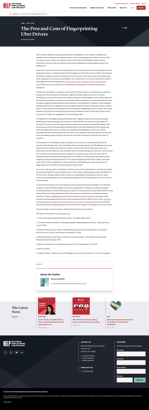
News (144, 3)
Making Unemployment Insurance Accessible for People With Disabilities (120, 322)
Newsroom (16, 14)
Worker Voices (135, 3)
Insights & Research (121, 3)
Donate (141, 8)
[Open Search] (132, 8)
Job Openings (88, 371)
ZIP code (119, 376)
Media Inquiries (88, 360)
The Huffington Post (63, 214)
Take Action (111, 8)
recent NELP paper (82, 154)
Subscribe (139, 380)
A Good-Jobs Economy (78, 8)
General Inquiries (89, 356)
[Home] (10, 14)
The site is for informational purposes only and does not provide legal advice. (25, 391)
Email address (121, 367)
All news (14, 317)
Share (125, 27)
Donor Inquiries (88, 358)
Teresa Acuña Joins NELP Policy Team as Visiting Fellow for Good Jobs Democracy (51, 322)
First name (120, 350)
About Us (123, 8)
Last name (120, 359)
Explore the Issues (97, 8)
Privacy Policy (7, 402)
